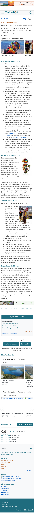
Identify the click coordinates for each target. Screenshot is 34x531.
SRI (2, 468)
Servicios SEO (5, 462)
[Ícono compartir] (24, 19)
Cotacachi (5, 18)
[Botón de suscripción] (31, 448)
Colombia (17, 478)
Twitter (5, 490)
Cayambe (12, 133)
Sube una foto (25, 344)
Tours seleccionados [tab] (24, 392)
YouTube (6, 494)
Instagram (6, 488)
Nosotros (5, 502)
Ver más (28, 331)
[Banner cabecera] (17, 3)
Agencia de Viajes (7, 460)
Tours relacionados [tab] (9, 392)
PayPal (3, 464)
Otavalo (15, 137)
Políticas (4, 504)
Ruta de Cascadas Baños (10, 323)
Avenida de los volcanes (9, 326)
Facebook (6, 492)
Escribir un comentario (25, 424)
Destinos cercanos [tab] (9, 359)
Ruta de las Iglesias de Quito (11, 328)
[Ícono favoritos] (30, 19)
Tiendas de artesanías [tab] (9, 395)
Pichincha (8, 135)
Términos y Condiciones (9, 506)
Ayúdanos (4, 466)
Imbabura (23, 137)
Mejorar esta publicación (9, 333)
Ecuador (16, 476)
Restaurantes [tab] (22, 359)
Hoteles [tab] (5, 362)
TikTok (5, 486)
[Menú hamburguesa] (3, 13)
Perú (13, 480)
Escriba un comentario (11, 344)
